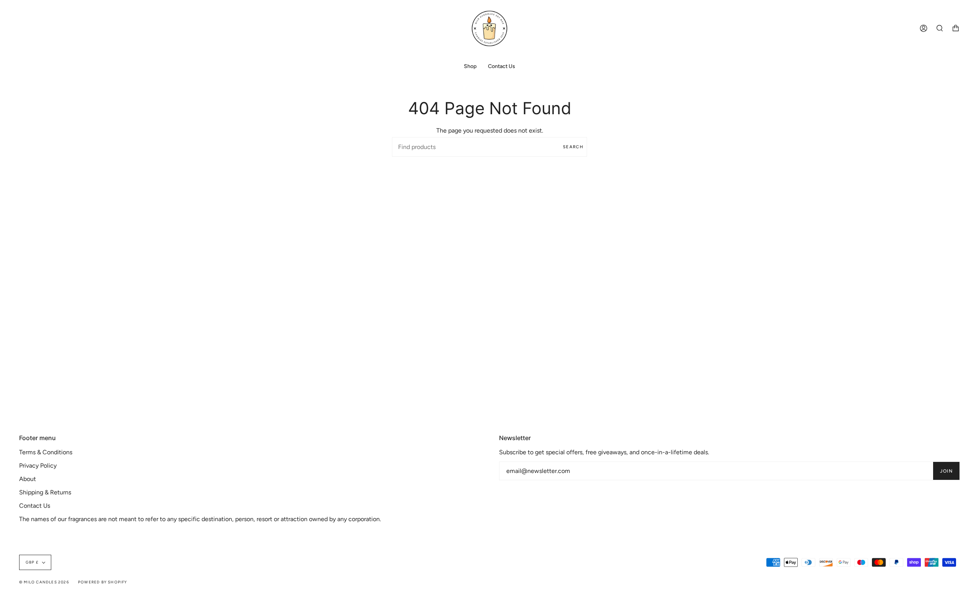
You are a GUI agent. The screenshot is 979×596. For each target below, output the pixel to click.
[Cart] (956, 28)
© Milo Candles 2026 (44, 582)
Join (946, 471)
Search (573, 146)
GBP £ (32, 562)
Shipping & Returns (45, 492)
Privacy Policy (38, 465)
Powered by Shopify (102, 582)
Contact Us (34, 505)
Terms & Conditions (45, 452)
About (27, 479)
